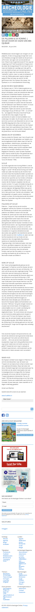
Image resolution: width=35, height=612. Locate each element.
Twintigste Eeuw (6, 560)
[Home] (17, 9)
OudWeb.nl (20, 235)
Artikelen (6, 544)
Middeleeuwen (6, 556)
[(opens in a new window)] (3, 416)
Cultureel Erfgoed (6, 581)
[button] (17, 14)
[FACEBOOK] (3, 35)
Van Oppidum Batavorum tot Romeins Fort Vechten (22, 565)
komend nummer (23, 425)
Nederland (22, 540)
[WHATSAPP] (10, 35)
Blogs (5, 542)
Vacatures (22, 592)
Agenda (5, 540)
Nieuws (5, 539)
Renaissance (6, 558)
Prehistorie (6, 552)
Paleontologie (6, 577)
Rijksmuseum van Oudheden (6, 598)
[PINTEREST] (13, 35)
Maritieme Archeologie (6, 574)
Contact (21, 556)
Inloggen (4, 529)
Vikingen (21, 582)
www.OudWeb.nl (7, 396)
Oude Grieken (21, 579)
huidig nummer (22, 423)
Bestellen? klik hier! (24, 435)
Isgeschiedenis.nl (6, 595)
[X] (16, 35)
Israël (20, 545)
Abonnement (22, 552)
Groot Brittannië (22, 543)
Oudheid (5, 554)
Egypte (21, 539)
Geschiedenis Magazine (6, 589)
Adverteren (22, 554)
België (21, 547)
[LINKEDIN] (6, 35)
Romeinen (22, 577)
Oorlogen (6, 579)
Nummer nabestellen (22, 558)
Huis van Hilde (6, 592)
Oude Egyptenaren (22, 574)
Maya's (21, 584)
